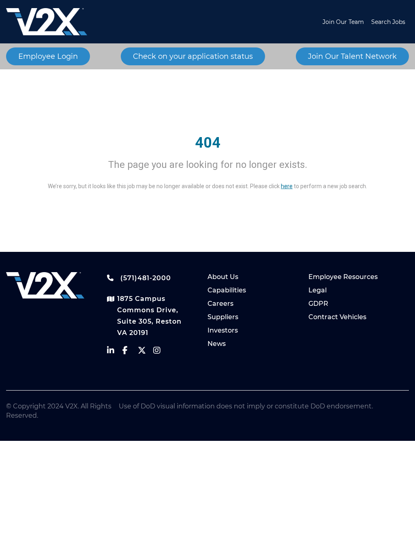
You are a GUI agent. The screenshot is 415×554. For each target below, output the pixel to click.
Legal (317, 290)
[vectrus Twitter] (145, 352)
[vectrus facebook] (130, 352)
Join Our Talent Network (352, 56)
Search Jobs (388, 22)
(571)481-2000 (144, 278)
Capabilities (227, 290)
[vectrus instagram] (161, 352)
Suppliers (223, 317)
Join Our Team (343, 22)
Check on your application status (193, 56)
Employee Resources (343, 277)
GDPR (318, 303)
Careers (220, 303)
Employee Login (48, 56)
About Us (223, 277)
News (217, 344)
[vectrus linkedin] (114, 352)
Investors (223, 330)
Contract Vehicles (337, 317)
